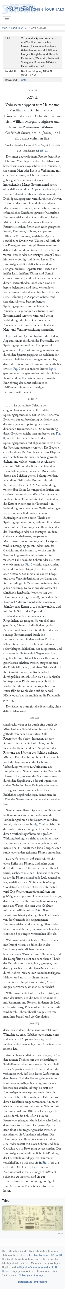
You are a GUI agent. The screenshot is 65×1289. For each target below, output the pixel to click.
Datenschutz (25, 1281)
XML (23, 80)
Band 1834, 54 (19, 27)
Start (4, 27)
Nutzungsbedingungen (32, 1275)
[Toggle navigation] (6, 19)
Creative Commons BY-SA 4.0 (45, 1255)
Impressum (40, 1281)
